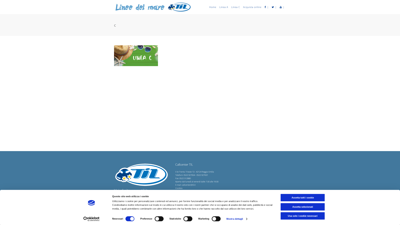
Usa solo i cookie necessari (303, 216)
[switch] (159, 218)
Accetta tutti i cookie (303, 197)
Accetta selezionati (302, 206)
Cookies (178, 188)
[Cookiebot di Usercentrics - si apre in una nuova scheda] (91, 219)
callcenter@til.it (188, 184)
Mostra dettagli (234, 219)
